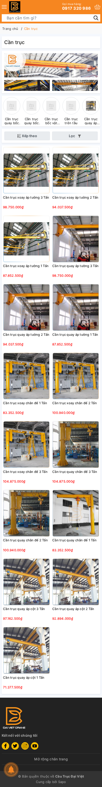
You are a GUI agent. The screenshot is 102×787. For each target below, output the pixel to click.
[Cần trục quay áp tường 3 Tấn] (75, 238)
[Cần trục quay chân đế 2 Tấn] (26, 513)
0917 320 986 (76, 6)
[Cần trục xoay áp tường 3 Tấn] (26, 170)
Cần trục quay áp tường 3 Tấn (75, 266)
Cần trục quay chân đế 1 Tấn (74, 540)
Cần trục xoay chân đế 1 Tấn (25, 403)
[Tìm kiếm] (96, 18)
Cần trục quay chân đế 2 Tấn (25, 540)
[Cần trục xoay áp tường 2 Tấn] (75, 170)
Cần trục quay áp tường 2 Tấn (26, 335)
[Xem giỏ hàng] (97, 7)
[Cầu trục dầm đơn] (51, 65)
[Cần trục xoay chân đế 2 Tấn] (75, 375)
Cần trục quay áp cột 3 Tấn (24, 609)
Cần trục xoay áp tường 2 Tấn (75, 197)
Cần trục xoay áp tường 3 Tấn (26, 197)
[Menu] (4, 6)
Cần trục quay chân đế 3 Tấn (74, 472)
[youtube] (34, 746)
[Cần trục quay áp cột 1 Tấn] (26, 650)
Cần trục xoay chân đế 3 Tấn (25, 472)
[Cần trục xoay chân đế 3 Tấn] (26, 444)
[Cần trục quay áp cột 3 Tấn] (26, 581)
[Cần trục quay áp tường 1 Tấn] (75, 307)
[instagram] (25, 746)
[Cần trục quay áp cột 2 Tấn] (75, 581)
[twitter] (15, 746)
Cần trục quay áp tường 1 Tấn (75, 335)
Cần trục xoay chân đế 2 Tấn (74, 403)
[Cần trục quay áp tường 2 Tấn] (26, 307)
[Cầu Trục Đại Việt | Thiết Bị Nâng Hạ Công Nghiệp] (14, 6)
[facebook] (5, 746)
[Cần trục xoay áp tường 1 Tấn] (26, 238)
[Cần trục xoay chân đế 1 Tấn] (26, 375)
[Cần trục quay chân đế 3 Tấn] (75, 444)
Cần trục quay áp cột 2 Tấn (73, 609)
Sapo (62, 782)
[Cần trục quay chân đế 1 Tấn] (75, 513)
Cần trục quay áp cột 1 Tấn (24, 677)
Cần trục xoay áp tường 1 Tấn (26, 266)
